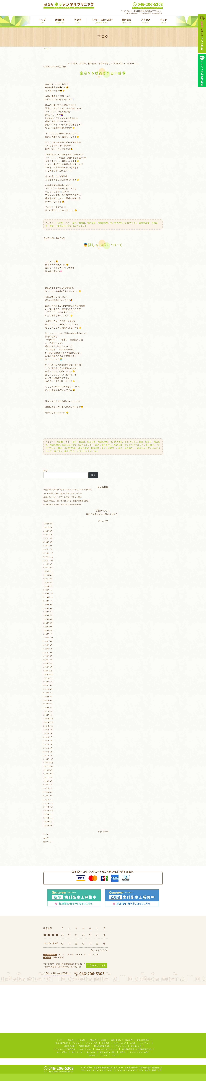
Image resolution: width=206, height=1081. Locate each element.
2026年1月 (47, 549)
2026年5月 (48, 535)
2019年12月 (48, 803)
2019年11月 (48, 807)
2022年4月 (48, 704)
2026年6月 (48, 531)
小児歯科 (81, 1040)
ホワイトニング (119, 1043)
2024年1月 (47, 634)
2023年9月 (48, 641)
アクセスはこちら (96, 965)
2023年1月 (47, 671)
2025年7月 (47, 571)
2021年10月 (48, 726)
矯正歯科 (128, 1040)
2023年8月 (48, 645)
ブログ (163, 21)
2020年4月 (48, 788)
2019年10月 (48, 811)
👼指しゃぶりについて (103, 245)
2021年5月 (47, 744)
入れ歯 (132, 1043)
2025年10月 (48, 560)
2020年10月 (48, 766)
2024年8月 (48, 608)
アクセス (145, 21)
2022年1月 (47, 715)
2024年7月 (47, 612)
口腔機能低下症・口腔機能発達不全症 (137, 1049)
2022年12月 (48, 674)
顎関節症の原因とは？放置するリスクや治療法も (62, 504)
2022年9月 (48, 685)
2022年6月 (48, 696)
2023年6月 (48, 652)
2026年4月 (48, 538)
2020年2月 (48, 796)
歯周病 (103, 1040)
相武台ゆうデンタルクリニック (72, 226)
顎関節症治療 (84, 1046)
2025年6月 (48, 575)
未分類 (60, 223)
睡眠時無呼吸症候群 (102, 1046)
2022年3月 (48, 707)
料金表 (78, 21)
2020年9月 (48, 770)
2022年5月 (48, 700)
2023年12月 (48, 638)
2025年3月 (48, 582)
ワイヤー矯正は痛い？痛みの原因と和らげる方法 (62, 493)
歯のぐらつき (77, 1052)
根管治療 (105, 1043)
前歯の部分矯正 (143, 1040)
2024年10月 (48, 601)
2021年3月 (47, 752)
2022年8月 (48, 689)
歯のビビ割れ (62, 1052)
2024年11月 (48, 597)
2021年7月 (47, 737)
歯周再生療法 (116, 1040)
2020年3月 (48, 792)
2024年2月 (48, 630)
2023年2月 (48, 667)
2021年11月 (48, 722)
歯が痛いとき (136, 1046)
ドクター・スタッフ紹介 (101, 21)
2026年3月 (48, 542)
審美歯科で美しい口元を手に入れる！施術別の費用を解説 (66, 501)
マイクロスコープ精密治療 (64, 1049)
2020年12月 (48, 759)
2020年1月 (47, 799)
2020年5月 (48, 785)
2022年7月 (47, 693)
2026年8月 (48, 524)
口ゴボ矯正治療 (62, 1043)
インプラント (145, 1043)
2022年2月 (48, 711)
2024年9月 (48, 605)
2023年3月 (48, 663)
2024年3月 (48, 627)
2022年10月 (48, 682)
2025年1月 (47, 590)
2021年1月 (47, 755)
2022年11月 (48, 678)
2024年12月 (48, 594)
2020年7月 (47, 777)
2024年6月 (48, 616)
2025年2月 (48, 586)
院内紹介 (126, 21)
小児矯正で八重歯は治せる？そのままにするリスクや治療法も (67, 490)
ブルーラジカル (86, 1049)
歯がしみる (91, 1052)
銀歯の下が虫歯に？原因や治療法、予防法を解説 (62, 497)
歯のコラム (47, 842)
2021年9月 (47, 730)
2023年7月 (47, 649)
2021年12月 (48, 719)
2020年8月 (48, 774)
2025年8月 (48, 568)
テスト (46, 834)
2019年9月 (47, 814)
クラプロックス (120, 1046)
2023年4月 (48, 660)
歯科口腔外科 (69, 1046)
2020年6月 (48, 781)
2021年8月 (47, 733)
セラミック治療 (91, 1043)
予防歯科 (92, 1040)
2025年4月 (48, 579)
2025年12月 (48, 553)
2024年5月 (48, 619)
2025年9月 (48, 564)
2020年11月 (48, 763)
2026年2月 (48, 546)
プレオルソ (76, 1043)
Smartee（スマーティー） (107, 1049)
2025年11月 (48, 557)
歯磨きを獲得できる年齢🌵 (103, 73)
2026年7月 (47, 527)
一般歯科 (70, 1040)
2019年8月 (47, 818)
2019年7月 (47, 822)
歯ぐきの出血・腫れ (108, 1052)
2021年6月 (47, 741)
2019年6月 (47, 825)
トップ (42, 21)
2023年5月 (48, 656)
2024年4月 (48, 623)
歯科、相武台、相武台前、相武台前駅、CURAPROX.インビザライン (105, 223)
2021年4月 (47, 748)
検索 (45, 470)
